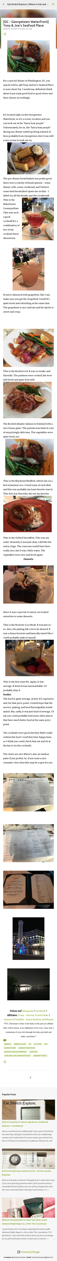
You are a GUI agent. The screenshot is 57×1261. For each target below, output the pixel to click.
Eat (46, 1044)
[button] (4, 34)
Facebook (40, 1011)
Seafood (33, 1052)
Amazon (9, 1019)
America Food (20, 1044)
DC (30, 1044)
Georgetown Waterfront (15, 1052)
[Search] (53, 4)
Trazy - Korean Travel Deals (33, 1015)
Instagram (27, 1011)
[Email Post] (4, 1041)
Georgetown (10, 1048)
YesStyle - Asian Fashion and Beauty (34, 1019)
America (7, 1044)
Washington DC (40, 1056)
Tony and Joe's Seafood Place (17, 1056)
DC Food (37, 1044)
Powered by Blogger (30, 1252)
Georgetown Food (27, 1048)
